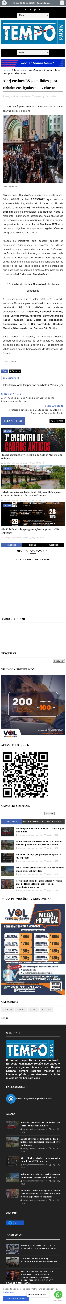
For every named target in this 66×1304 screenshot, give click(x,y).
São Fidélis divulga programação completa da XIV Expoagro (30, 531)
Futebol (21, 1009)
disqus (32, 545)
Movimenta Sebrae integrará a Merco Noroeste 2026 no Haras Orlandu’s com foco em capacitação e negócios (39, 883)
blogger (12, 545)
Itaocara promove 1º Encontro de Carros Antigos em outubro (31, 456)
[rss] (39, 9)
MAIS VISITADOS (33, 821)
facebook (53, 545)
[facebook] (25, 9)
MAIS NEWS (54, 821)
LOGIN (4, 1018)
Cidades (15, 70)
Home (5, 70)
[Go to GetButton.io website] (58, 1301)
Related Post (13, 421)
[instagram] (34, 9)
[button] (16, 1298)
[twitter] (30, 9)
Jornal (34, 1009)
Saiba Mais (8, 1292)
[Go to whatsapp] (58, 1295)
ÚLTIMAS (11, 821)
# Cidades (15, 371)
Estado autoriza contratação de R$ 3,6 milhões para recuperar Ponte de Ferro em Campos (31, 493)
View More (58, 421)
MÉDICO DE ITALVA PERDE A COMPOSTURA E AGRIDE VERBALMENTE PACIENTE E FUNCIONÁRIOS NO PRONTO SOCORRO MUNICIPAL (29, 1277)
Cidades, (52, 96)
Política (46, 1009)
